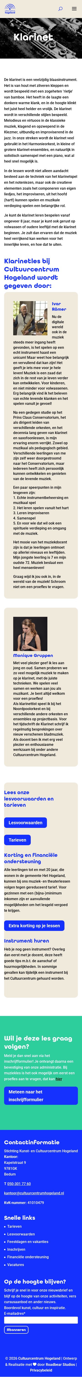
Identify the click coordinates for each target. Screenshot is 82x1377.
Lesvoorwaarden (25, 822)
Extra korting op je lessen (34, 925)
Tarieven (17, 840)
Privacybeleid (41, 1370)
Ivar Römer (59, 306)
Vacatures (15, 1265)
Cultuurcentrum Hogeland (39, 1358)
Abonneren (16, 1330)
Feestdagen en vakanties (27, 1242)
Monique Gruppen (33, 655)
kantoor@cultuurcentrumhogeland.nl (34, 1193)
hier (59, 1079)
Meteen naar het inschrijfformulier (26, 1095)
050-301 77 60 (19, 1184)
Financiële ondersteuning (28, 1257)
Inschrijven (16, 1249)
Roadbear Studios (60, 1364)
